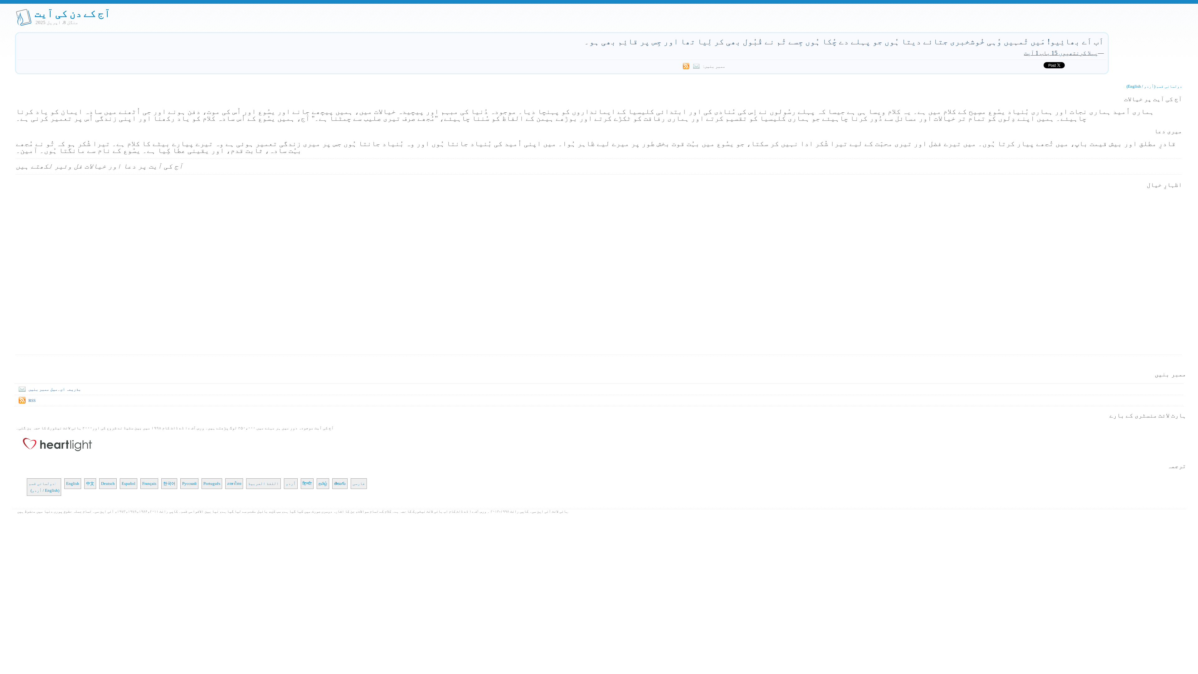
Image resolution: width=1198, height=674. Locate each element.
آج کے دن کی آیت (72, 13)
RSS (32, 400)
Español (128, 483)
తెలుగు (340, 483)
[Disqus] (599, 272)
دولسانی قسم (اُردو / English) (1154, 86)
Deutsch (108, 483)
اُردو (291, 483)
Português (211, 483)
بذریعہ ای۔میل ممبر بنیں (54, 389)
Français (149, 483)
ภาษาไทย (234, 483)
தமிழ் (323, 483)
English (72, 483)
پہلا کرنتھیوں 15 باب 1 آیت (1061, 53)
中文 (90, 483)
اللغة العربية (263, 483)
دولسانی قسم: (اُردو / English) (44, 487)
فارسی (359, 483)
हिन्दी (307, 483)
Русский (189, 483)
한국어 (169, 483)
